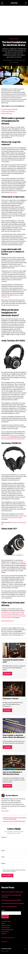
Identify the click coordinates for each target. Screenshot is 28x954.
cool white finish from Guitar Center (14, 439)
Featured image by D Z (7, 621)
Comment (4, 837)
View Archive (5, 811)
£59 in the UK (8, 564)
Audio (3, 923)
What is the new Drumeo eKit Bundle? (12, 892)
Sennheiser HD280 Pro (8, 111)
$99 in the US (15, 522)
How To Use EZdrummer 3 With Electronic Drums (12, 773)
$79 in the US (21, 562)
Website (3, 863)
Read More (7, 673)
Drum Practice (5, 927)
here (22, 635)
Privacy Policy (4, 951)
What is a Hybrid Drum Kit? (9, 906)
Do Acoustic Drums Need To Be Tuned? (12, 903)
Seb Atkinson (9, 60)
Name (3, 850)
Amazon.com (18, 295)
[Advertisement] (14, 20)
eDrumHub (14, 3)
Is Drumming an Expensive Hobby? (11, 900)
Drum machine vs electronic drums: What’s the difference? (14, 736)
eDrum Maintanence (7, 929)
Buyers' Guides (14, 38)
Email (3, 857)
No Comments (14, 62)
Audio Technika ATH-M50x (10, 109)
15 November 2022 (20, 60)
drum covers (13, 192)
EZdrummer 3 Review (10, 699)
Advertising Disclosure (7, 937)
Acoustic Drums (6, 921)
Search (3, 910)
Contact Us (4, 941)
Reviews (3, 933)
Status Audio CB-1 (7, 113)
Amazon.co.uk (5, 297)
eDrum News (5, 931)
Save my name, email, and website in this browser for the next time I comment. (14, 870)
